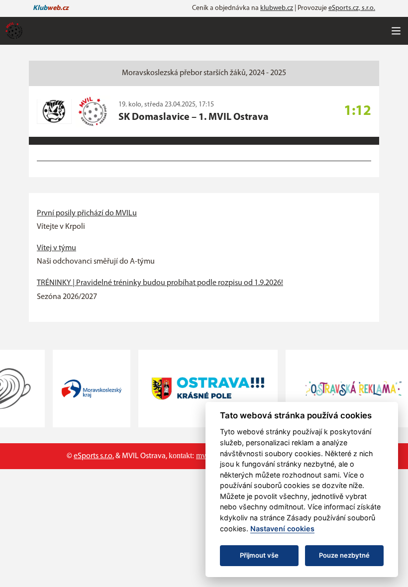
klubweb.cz (276, 8)
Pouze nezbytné (344, 555)
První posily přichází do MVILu (87, 213)
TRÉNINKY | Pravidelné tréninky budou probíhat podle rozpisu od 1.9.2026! (160, 283)
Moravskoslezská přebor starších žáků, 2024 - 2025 (204, 73)
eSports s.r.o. (94, 456)
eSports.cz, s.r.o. (351, 8)
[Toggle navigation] (396, 31)
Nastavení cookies (282, 528)
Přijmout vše (259, 555)
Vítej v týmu (56, 248)
